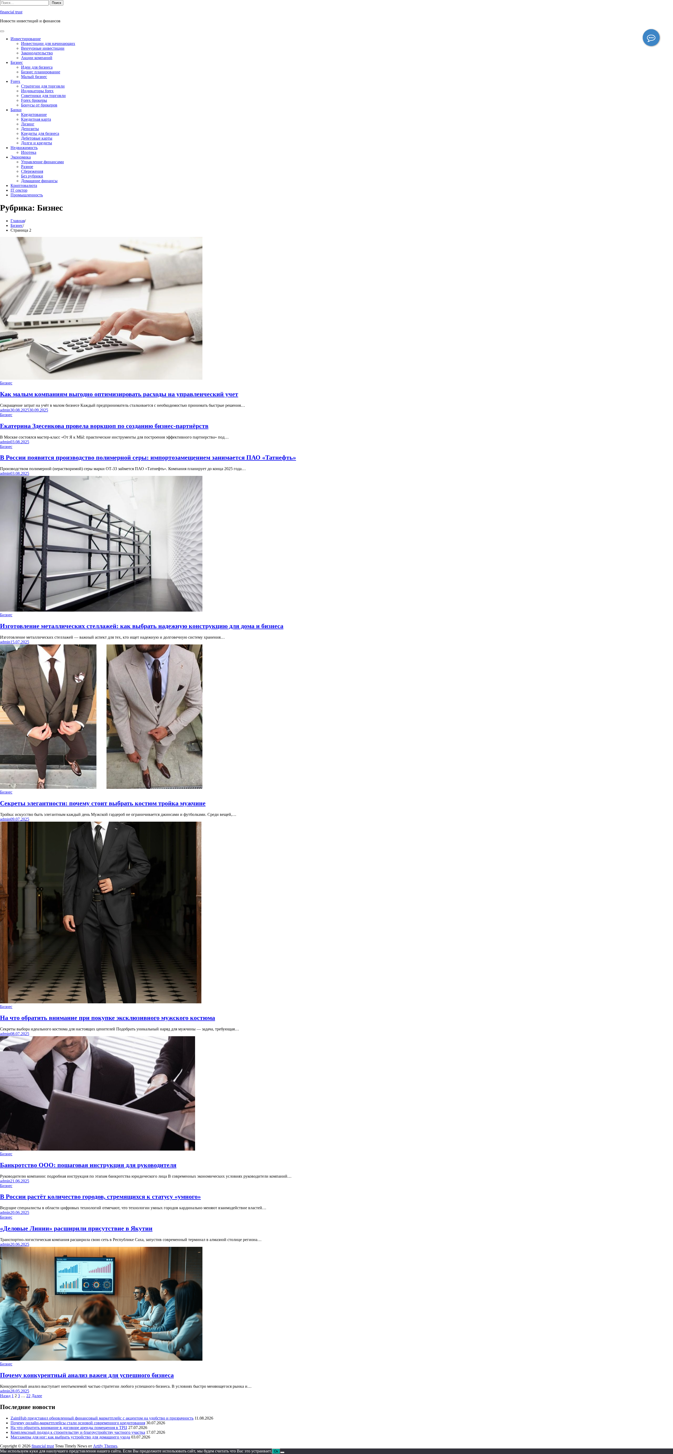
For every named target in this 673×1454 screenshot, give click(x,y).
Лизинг (27, 124)
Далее (37, 1396)
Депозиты (30, 128)
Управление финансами (42, 162)
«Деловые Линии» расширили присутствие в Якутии (76, 1228)
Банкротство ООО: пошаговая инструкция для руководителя (88, 1165)
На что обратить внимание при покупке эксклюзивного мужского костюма (107, 1017)
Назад (5, 1396)
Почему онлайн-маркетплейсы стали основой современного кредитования (78, 1423)
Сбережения (32, 171)
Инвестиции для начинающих (48, 43)
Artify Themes (105, 1446)
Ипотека (28, 152)
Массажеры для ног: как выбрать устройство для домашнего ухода (70, 1437)
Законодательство (37, 53)
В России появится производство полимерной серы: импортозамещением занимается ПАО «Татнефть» (148, 457)
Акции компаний (36, 57)
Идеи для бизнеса (37, 67)
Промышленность (27, 195)
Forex (15, 81)
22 (28, 1396)
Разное (27, 166)
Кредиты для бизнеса (40, 133)
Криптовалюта (24, 185)
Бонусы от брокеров (39, 105)
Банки (16, 110)
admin (5, 410)
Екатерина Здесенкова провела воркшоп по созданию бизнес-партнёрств (104, 426)
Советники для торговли (43, 95)
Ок (276, 1451)
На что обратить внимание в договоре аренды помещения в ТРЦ (69, 1427)
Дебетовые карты (36, 138)
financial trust (11, 12)
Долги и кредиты (36, 143)
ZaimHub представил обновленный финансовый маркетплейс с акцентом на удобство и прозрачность (102, 1418)
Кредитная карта (36, 119)
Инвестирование (26, 39)
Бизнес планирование (40, 72)
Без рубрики (32, 176)
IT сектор (19, 190)
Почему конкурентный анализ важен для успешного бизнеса (87, 1375)
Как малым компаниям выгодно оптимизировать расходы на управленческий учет (119, 394)
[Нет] (282, 1452)
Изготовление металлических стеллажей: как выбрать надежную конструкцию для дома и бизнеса (141, 626)
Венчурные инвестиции (42, 48)
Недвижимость (24, 147)
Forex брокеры (34, 100)
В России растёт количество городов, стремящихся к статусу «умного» (100, 1196)
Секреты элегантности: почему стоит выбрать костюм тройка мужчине (103, 803)
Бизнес (17, 62)
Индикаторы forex (37, 91)
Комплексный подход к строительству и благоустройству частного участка (78, 1432)
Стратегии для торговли (43, 86)
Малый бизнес (34, 76)
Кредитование (34, 114)
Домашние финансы (39, 181)
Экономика (21, 157)
